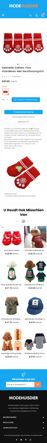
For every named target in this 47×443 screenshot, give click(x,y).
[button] (17, 64)
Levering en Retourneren (23, 117)
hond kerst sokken (12, 250)
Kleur (5, 86)
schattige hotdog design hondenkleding (18, 353)
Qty (3, 99)
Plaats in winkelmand (27, 99)
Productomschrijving (23, 112)
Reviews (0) (23, 122)
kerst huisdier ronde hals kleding (15, 284)
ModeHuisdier (15, 435)
